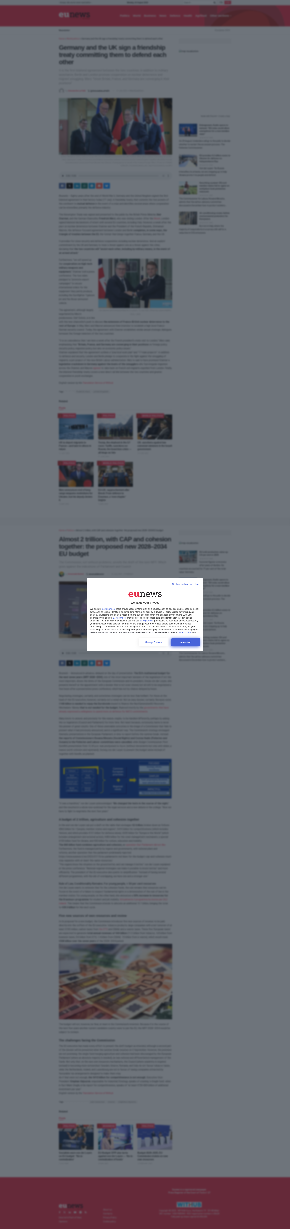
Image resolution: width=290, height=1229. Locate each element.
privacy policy (185, 632)
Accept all (185, 642)
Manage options (153, 642)
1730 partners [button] (109, 609)
